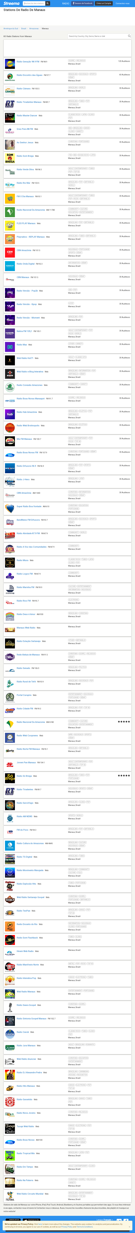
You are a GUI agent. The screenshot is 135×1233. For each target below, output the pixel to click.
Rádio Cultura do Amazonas (30, 843)
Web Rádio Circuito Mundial (30, 1194)
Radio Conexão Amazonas (29, 385)
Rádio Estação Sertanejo (29, 641)
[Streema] (12, 3)
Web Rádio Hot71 (25, 358)
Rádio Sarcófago (25, 803)
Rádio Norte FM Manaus (28, 749)
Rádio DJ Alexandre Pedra (29, 1072)
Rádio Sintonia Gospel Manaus (31, 1018)
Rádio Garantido (24, 1099)
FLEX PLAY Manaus (26, 223)
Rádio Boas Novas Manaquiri (31, 398)
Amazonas (34, 28)
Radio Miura (22, 560)
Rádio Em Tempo (25, 1167)
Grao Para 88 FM (25, 129)
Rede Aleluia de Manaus (28, 654)
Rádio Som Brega (25, 156)
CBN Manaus (23, 277)
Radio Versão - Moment (28, 317)
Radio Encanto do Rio (27, 924)
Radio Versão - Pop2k (27, 291)
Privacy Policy (67, 1227)
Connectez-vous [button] (122, 3)
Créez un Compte (104, 3)
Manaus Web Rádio (26, 627)
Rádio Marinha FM (25, 587)
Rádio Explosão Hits (26, 884)
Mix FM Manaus (24, 439)
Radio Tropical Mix (26, 1153)
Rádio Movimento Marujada (30, 870)
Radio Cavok (23, 1032)
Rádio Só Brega (24, 776)
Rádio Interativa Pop (26, 978)
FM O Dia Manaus (25, 196)
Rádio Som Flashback (27, 937)
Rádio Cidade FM (25, 708)
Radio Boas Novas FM (27, 452)
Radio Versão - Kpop (27, 304)
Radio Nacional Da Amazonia (31, 210)
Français (108, 1220)
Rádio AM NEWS (24, 816)
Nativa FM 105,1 (24, 331)
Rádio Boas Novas (26, 1140)
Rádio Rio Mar (23, 183)
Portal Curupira (24, 695)
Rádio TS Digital (24, 857)
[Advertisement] (67, 56)
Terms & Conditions (85, 1227)
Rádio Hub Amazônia (27, 412)
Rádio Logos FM (25, 574)
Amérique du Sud (11, 28)
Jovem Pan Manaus (26, 762)
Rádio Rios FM (24, 601)
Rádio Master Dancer (27, 115)
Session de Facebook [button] (83, 3)
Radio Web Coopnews (27, 735)
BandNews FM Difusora (28, 520)
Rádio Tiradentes (25, 789)
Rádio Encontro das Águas (29, 75)
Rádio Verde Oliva (25, 169)
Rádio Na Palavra (25, 1180)
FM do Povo (22, 830)
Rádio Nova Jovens (26, 1113)
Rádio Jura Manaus (26, 1045)
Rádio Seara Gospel (26, 1005)
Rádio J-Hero (23, 479)
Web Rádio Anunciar (26, 1059)
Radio (65, 3)
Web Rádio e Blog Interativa (30, 371)
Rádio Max (22, 344)
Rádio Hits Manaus (26, 1086)
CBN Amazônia (24, 250)
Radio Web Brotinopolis (28, 425)
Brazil (23, 28)
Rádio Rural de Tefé (26, 681)
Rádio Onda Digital (26, 264)
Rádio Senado (23, 668)
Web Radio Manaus (26, 991)
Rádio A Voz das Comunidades (32, 547)
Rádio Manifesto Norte (28, 964)
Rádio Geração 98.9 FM (28, 61)
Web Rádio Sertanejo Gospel (30, 897)
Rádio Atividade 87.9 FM (28, 533)
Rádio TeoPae (23, 911)
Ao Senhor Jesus (25, 142)
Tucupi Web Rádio (25, 1126)
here (40, 1224)
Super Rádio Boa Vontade (29, 506)
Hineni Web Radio (25, 951)
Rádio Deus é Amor (26, 614)
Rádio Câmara (23, 88)
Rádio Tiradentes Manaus (29, 102)
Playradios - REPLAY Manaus (31, 237)
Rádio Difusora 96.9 (26, 466)
